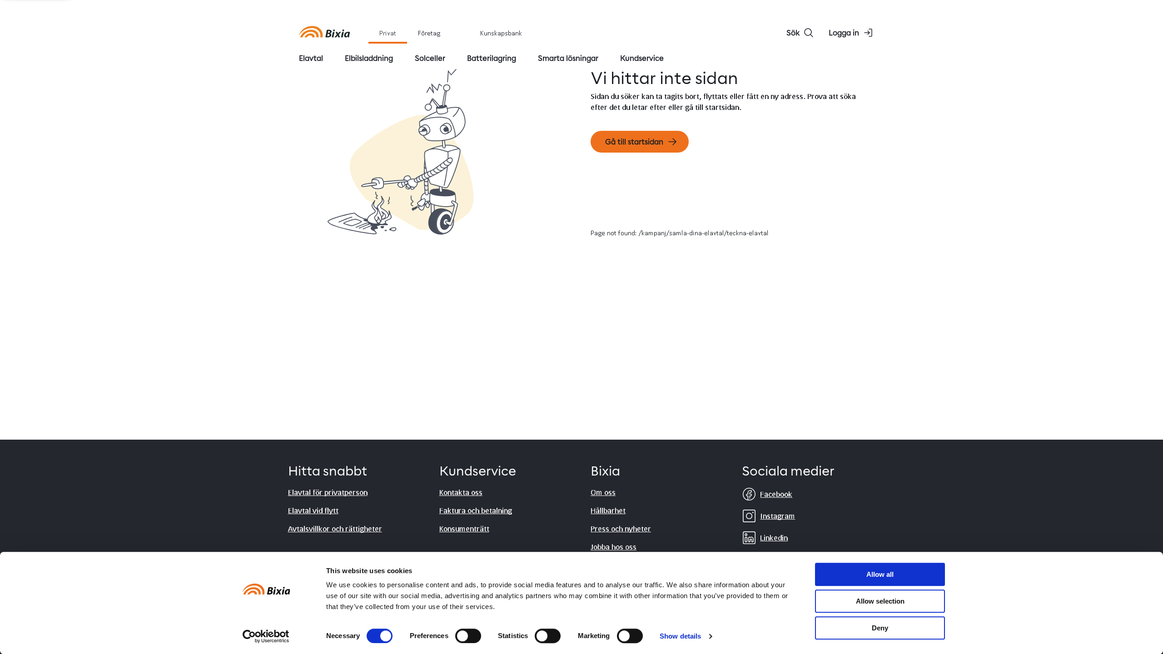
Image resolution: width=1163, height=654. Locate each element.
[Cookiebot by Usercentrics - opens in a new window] (266, 636)
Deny (880, 628)
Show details (680, 636)
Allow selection (880, 601)
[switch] (468, 636)
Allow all (880, 574)
